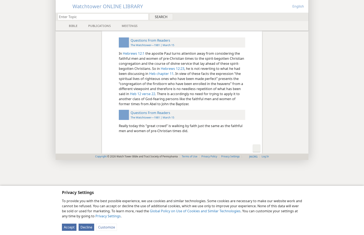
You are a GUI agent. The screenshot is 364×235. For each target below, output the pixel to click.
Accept (69, 227)
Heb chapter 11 (161, 73)
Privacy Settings (108, 216)
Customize (106, 227)
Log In (265, 156)
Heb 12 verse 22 (142, 94)
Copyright (101, 156)
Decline (86, 227)
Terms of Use (189, 156)
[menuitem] (303, 16)
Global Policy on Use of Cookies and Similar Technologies (195, 211)
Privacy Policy (209, 156)
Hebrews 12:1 (134, 53)
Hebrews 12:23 (172, 68)
